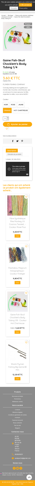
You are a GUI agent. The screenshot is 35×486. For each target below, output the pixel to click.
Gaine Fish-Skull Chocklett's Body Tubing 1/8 (17, 318)
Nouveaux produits (17, 396)
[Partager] (13, 141)
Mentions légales (17, 412)
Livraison (17, 409)
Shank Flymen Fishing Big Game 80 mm (17, 367)
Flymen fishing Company (14, 84)
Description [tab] (11, 151)
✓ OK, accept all (25, 5)
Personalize (13, 8)
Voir (17, 236)
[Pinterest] (22, 141)
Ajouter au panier (19, 124)
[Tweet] (17, 141)
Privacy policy (23, 8)
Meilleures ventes (17, 401)
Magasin (17, 428)
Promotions (17, 399)
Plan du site (17, 425)
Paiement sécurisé (17, 420)
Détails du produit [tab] (14, 154)
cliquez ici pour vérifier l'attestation (12, 475)
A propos (17, 417)
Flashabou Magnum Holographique (17, 271)
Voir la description (9, 135)
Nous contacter (17, 423)
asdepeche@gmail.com (23, 458)
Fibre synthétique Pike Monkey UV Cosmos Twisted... (17, 222)
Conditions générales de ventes (17, 415)
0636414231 (19, 454)
